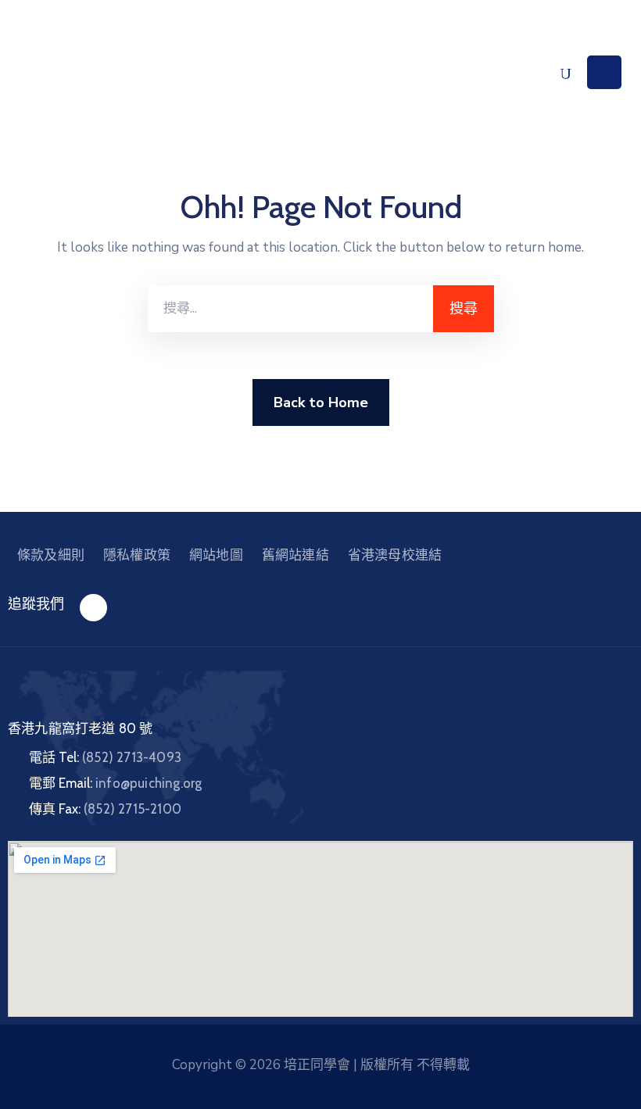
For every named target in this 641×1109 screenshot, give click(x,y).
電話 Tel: (105, 757)
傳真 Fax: (105, 809)
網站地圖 (216, 555)
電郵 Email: (115, 783)
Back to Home (321, 402)
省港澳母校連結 (395, 555)
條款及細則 (50, 555)
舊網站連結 (295, 555)
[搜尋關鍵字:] (290, 308)
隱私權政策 (136, 555)
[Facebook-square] (93, 607)
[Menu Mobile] (604, 72)
